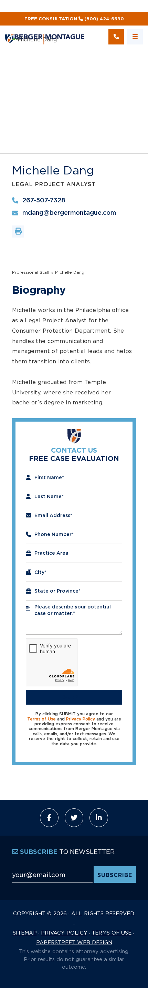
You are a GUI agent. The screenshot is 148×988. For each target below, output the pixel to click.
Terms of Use (41, 719)
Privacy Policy (80, 719)
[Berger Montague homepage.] (46, 36)
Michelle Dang (69, 272)
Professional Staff (31, 272)
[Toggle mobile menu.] (135, 36)
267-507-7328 (43, 201)
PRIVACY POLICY (64, 932)
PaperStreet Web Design (74, 942)
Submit (74, 697)
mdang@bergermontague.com (69, 213)
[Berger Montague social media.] (49, 817)
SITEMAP (25, 932)
